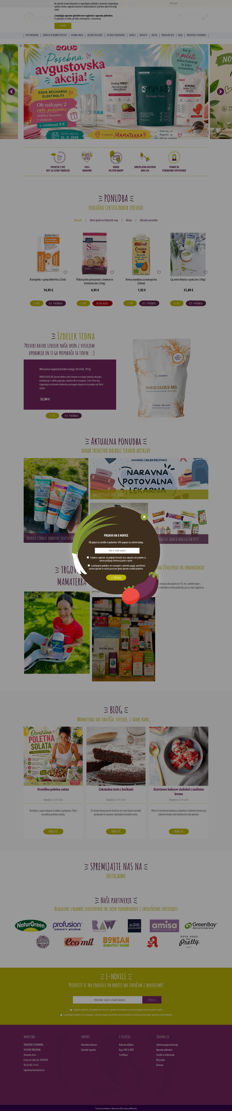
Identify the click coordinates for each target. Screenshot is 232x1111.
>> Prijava (116, 577)
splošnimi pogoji (128, 566)
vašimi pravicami (110, 569)
